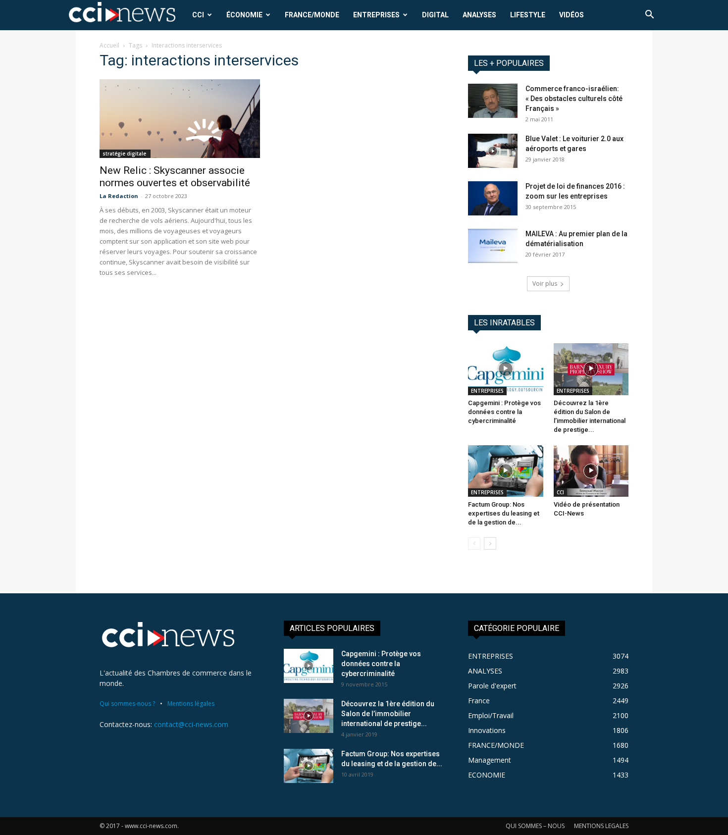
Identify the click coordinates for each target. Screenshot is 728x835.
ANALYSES (479, 15)
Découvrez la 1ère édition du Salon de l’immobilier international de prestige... (387, 714)
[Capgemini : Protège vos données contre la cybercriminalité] (505, 369)
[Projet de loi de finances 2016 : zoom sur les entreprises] (493, 198)
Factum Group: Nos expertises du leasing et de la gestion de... (503, 513)
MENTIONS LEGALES (601, 826)
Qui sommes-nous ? (127, 703)
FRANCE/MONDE (312, 15)
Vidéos (571, 15)
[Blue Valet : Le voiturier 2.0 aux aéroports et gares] (493, 151)
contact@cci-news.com (191, 724)
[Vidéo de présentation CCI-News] (591, 471)
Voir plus (544, 283)
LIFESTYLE (527, 15)
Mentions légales (190, 703)
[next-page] (490, 543)
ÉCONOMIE (244, 15)
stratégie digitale (125, 153)
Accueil (109, 45)
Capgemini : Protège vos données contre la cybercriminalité (504, 411)
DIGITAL (435, 15)
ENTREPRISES (376, 15)
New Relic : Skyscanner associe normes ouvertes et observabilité (175, 176)
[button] (649, 15)
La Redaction (119, 196)
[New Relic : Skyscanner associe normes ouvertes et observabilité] (180, 118)
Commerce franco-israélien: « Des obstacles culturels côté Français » (574, 98)
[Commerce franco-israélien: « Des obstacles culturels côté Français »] (493, 101)
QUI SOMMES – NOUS (535, 826)
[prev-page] (474, 543)
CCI (198, 15)
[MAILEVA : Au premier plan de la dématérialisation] (493, 246)
